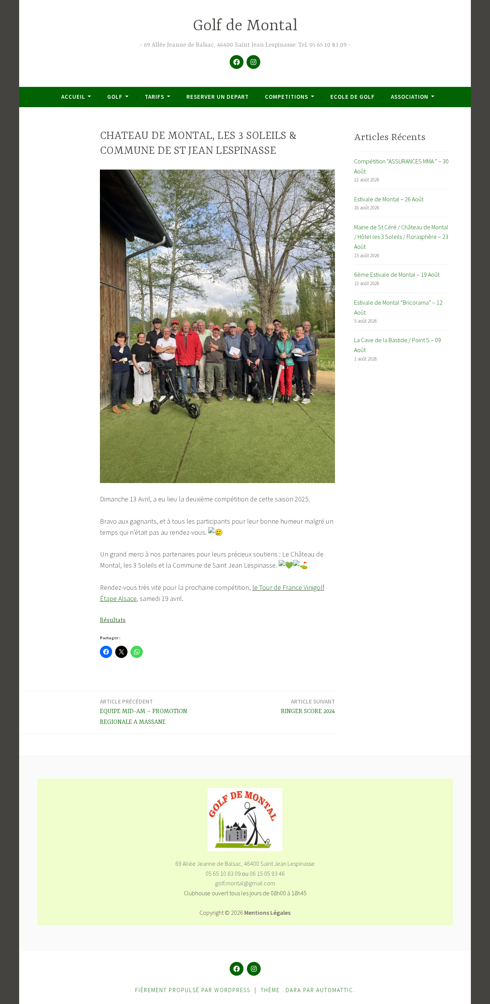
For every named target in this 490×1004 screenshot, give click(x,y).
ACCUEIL (73, 96)
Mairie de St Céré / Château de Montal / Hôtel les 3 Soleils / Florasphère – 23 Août (401, 236)
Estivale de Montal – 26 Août (388, 199)
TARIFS (154, 96)
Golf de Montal (245, 26)
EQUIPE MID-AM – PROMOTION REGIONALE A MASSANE (143, 712)
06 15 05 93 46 (267, 873)
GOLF (114, 96)
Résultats (113, 620)
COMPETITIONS (286, 96)
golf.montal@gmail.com (245, 883)
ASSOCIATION (409, 96)
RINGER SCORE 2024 (308, 706)
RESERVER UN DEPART (217, 96)
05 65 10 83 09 (223, 873)
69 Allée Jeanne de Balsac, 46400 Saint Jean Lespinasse (245, 863)
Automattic (334, 990)
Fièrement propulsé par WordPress (192, 990)
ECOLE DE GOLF (352, 96)
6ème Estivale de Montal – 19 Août (396, 274)
